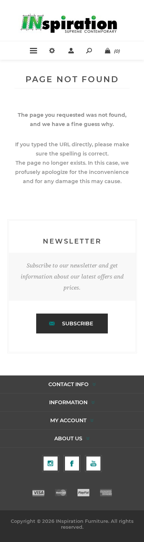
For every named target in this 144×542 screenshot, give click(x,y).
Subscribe (77, 323)
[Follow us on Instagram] (51, 464)
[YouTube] (93, 464)
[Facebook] (72, 464)
